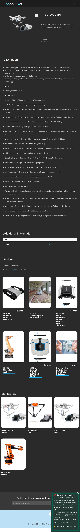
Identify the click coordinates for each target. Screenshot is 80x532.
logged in (15, 270)
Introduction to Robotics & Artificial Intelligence (62, 371)
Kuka (48, 245)
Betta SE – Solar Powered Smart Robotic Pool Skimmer (61, 319)
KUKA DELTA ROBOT (7, 432)
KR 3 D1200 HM (59, 432)
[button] (36, 15)
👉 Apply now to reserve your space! (65, 526)
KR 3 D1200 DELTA (33, 432)
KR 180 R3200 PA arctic (7, 370)
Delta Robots (44, 42)
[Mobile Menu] (74, 3)
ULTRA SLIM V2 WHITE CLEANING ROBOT (35, 372)
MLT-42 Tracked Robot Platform (7, 316)
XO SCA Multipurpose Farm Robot (36, 315)
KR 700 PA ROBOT (5, 473)
